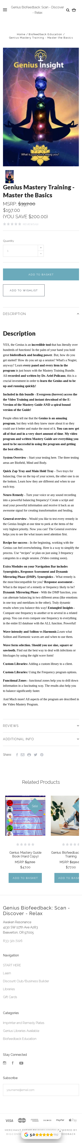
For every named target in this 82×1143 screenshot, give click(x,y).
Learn (7, 973)
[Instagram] (4, 1063)
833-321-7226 (12, 941)
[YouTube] (21, 1063)
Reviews (11, 726)
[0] (74, 10)
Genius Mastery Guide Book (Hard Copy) (25, 854)
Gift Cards (10, 997)
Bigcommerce (17, 1133)
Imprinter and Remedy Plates (23, 1023)
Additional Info (18, 739)
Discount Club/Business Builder (26, 981)
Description (14, 314)
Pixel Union (47, 1129)
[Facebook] (13, 1063)
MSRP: (10, 204)
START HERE (12, 965)
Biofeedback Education (19, 1039)
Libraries (9, 989)
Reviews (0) (30, 224)
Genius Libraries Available (21, 1031)
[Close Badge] (60, 1131)
